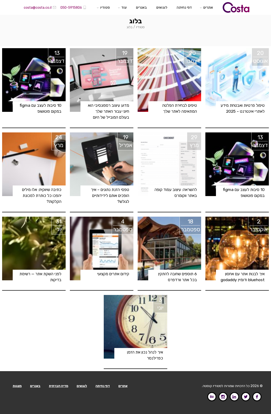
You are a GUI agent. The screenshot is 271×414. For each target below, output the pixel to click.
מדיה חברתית (58, 386)
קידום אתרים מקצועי (113, 273)
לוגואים (161, 7)
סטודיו (105, 7)
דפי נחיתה (184, 7)
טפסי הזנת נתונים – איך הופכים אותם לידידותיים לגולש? (110, 195)
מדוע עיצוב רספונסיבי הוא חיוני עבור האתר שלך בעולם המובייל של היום (108, 111)
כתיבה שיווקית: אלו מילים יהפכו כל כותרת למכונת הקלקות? (41, 195)
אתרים (208, 7)
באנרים (141, 7)
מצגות (17, 386)
